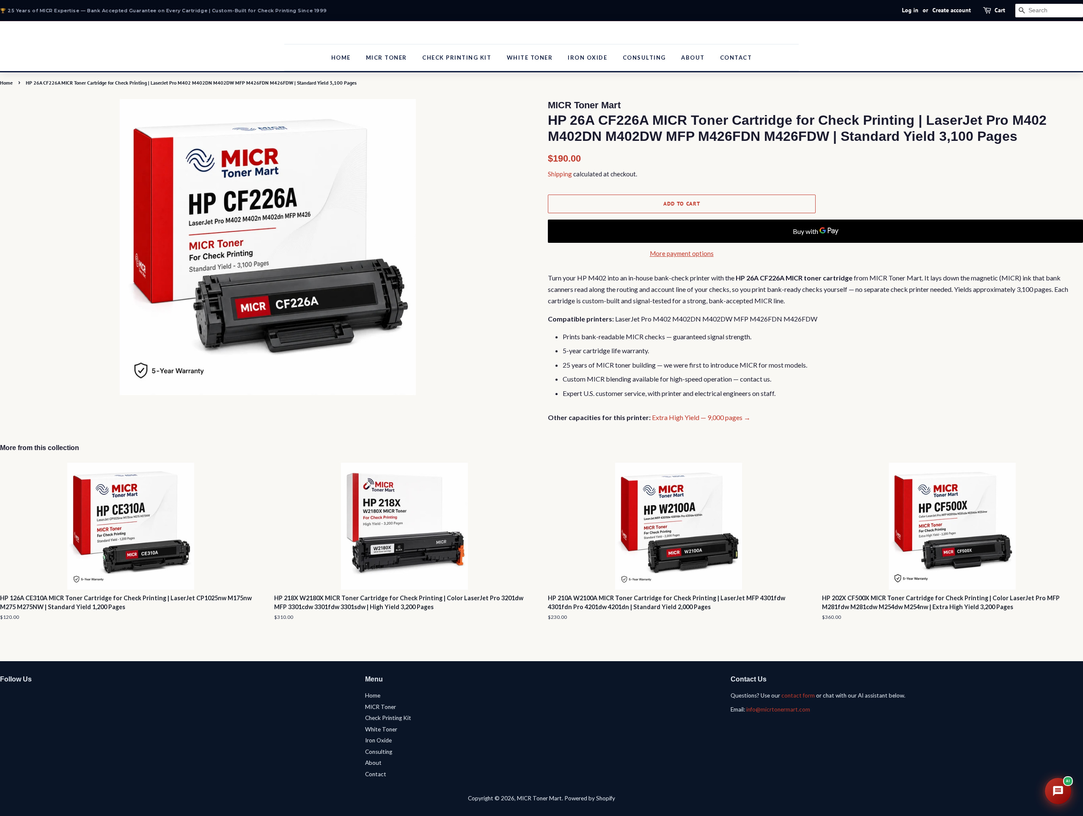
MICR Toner (386, 57)
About (693, 57)
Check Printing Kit (456, 57)
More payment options (682, 253)
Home (341, 57)
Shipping (560, 174)
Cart (1000, 10)
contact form (798, 695)
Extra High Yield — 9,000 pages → (701, 417)
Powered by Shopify (589, 798)
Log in (910, 10)
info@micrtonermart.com (778, 709)
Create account (951, 10)
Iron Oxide (587, 57)
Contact (736, 57)
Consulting (644, 57)
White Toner (530, 57)
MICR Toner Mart (539, 798)
